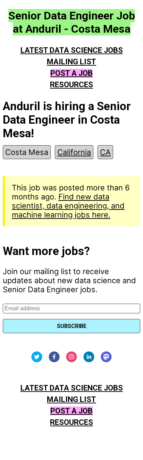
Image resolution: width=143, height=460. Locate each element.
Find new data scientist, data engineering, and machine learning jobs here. (68, 205)
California (74, 152)
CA (105, 152)
